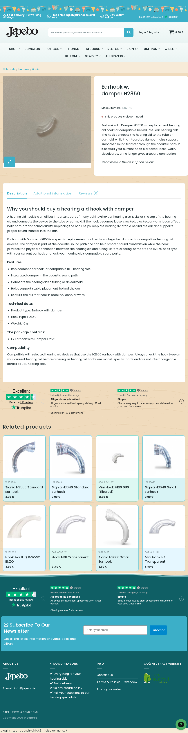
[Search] (128, 32)
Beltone (71, 56)
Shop (13, 49)
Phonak (73, 49)
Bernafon (32, 49)
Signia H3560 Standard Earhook (24, 489)
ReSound (93, 49)
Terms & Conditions (25, 712)
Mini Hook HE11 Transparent (156, 559)
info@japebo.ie (24, 688)
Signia (132, 49)
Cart (6, 712)
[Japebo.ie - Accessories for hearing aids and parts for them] (23, 32)
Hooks (36, 69)
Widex (169, 49)
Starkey (91, 56)
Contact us (105, 675)
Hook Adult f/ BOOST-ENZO (23, 559)
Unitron (150, 49)
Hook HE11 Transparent (70, 557)
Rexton (113, 49)
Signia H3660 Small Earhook (113, 559)
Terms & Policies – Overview (117, 682)
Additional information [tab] (52, 193)
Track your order (109, 689)
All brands (114, 56)
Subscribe (158, 630)
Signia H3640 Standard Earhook (70, 489)
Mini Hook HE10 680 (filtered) (113, 489)
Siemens (23, 69)
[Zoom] (9, 162)
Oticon (53, 49)
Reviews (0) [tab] (89, 193)
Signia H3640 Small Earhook (160, 489)
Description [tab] (17, 193)
